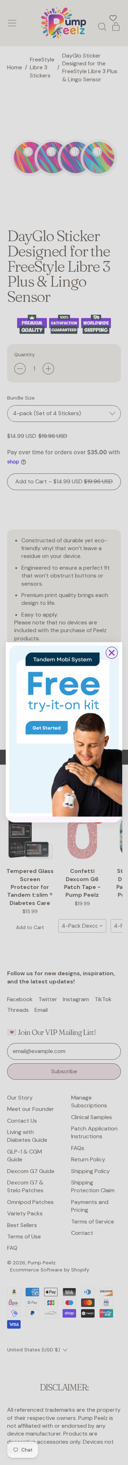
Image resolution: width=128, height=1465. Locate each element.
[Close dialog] (112, 653)
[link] (64, 729)
